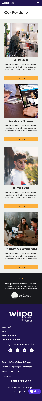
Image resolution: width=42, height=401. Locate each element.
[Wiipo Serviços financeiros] (8, 3)
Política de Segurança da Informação (17, 367)
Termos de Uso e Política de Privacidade (18, 362)
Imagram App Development (21, 248)
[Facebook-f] (24, 350)
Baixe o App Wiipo (21, 380)
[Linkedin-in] (10, 350)
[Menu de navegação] (37, 3)
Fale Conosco (9, 335)
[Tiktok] (32, 350)
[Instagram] (17, 350)
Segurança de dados (10, 371)
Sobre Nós (7, 327)
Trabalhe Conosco (11, 339)
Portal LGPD (6, 376)
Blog (4, 331)
